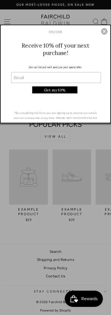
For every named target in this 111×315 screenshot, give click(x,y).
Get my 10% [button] (54, 89)
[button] (104, 31)
